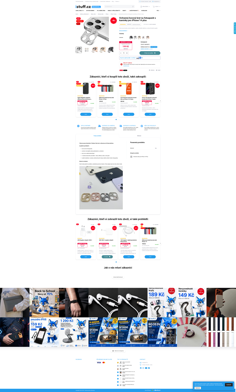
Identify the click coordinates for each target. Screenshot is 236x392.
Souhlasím (228, 384)
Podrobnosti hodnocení (136, 24)
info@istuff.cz (145, 362)
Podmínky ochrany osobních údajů (91, 1)
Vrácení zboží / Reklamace (105, 1)
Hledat (133, 6)
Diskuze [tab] (139, 135)
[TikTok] (149, 368)
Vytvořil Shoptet (148, 390)
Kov (156, 148)
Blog (113, 1)
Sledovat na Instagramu (119, 350)
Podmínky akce (126, 65)
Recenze (117, 1)
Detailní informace (123, 30)
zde (222, 385)
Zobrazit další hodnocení (118, 277)
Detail (86, 114)
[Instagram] (143, 368)
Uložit (122, 70)
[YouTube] (146, 368)
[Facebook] (141, 368)
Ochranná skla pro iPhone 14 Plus (140, 156)
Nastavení (198, 388)
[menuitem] (80, 10)
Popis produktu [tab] (97, 135)
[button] (116, 119)
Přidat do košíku (148, 53)
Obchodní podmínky (79, 1)
